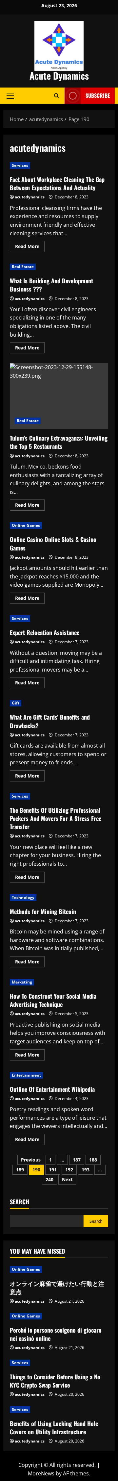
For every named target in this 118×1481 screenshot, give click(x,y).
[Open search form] (56, 95)
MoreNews (41, 1473)
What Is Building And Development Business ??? (51, 284)
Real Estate (23, 266)
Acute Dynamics (59, 75)
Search (19, 1202)
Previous (31, 1160)
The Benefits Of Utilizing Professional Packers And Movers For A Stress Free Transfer (55, 818)
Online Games (26, 525)
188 (93, 1160)
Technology (23, 897)
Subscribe (98, 95)
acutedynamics (30, 197)
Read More (30, 247)
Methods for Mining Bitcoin (43, 911)
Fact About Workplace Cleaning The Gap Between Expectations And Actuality (57, 183)
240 (49, 1179)
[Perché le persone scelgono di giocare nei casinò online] (59, 1316)
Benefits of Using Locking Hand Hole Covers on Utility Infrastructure (54, 1427)
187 (77, 1160)
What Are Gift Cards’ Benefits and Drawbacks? (50, 721)
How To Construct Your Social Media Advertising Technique (53, 1000)
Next (67, 1179)
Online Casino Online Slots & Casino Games (53, 543)
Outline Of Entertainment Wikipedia (52, 1089)
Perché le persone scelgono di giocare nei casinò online (55, 1334)
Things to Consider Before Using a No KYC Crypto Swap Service (55, 1380)
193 (85, 1169)
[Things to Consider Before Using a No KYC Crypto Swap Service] (59, 1363)
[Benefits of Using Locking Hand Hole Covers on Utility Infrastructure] (59, 1410)
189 (20, 1169)
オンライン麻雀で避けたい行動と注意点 (57, 1287)
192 (69, 1169)
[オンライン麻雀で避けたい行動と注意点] (59, 1269)
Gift (15, 703)
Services (20, 165)
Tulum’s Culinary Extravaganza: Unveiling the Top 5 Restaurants (59, 396)
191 (53, 1169)
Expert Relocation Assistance (44, 632)
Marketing (22, 982)
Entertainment (26, 1075)
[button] (10, 95)
